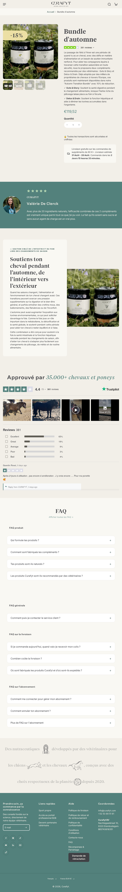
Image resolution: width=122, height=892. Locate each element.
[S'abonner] (25, 827)
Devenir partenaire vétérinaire (48, 824)
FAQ (70, 842)
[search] (109, 4)
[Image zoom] (30, 51)
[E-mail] (20, 845)
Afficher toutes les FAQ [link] (60, 517)
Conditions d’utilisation (73, 831)
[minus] (67, 125)
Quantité (69, 118)
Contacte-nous (75, 837)
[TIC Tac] (20, 838)
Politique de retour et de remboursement (78, 816)
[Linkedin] (13, 845)
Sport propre (45, 810)
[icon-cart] (115, 4)
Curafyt (65, 886)
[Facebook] (6, 838)
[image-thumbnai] (8, 85)
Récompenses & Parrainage (76, 848)
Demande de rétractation (79, 857)
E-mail (8, 827)
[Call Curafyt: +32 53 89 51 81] (6, 852)
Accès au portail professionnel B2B (47, 816)
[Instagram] (13, 838)
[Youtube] (6, 845)
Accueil (50, 12)
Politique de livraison (78, 810)
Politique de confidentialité (75, 824)
